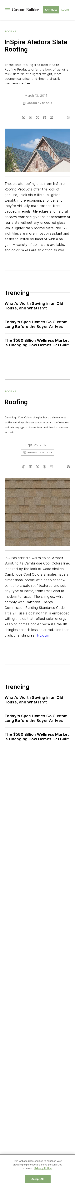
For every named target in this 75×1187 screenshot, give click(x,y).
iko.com (43, 635)
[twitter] (37, 117)
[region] (37, 1170)
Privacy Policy (43, 1168)
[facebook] (24, 117)
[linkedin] (30, 117)
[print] (68, 117)
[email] (51, 117)
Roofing (10, 31)
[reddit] (44, 117)
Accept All (37, 1179)
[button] (7, 10)
